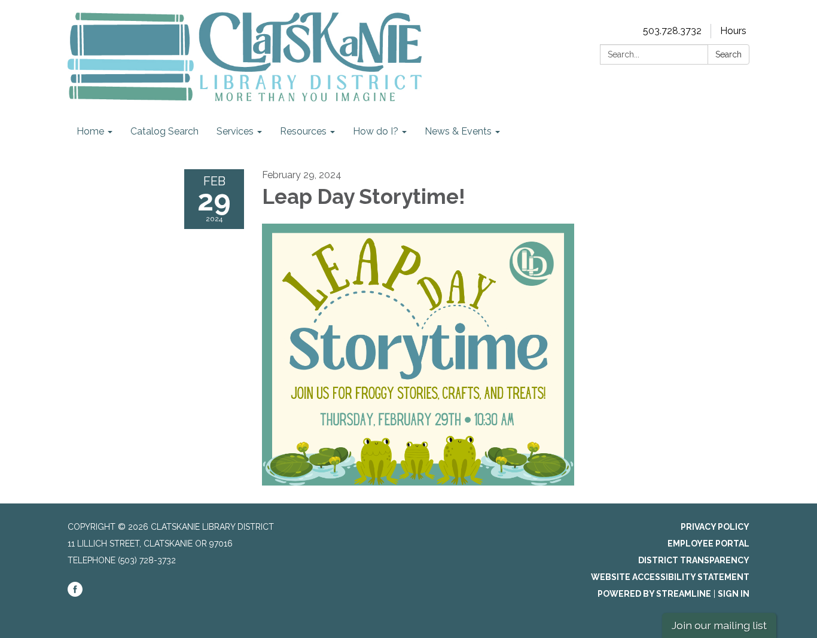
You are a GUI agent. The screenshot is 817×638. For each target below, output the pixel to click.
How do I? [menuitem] (375, 131)
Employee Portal (708, 543)
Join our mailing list (719, 625)
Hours (733, 30)
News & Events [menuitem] (458, 131)
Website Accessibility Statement (670, 577)
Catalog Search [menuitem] (164, 131)
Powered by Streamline (654, 594)
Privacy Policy (715, 527)
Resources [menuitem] (303, 131)
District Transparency (693, 560)
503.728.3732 (672, 30)
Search (728, 54)
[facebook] (75, 594)
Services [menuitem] (235, 131)
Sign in (733, 594)
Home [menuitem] (90, 131)
